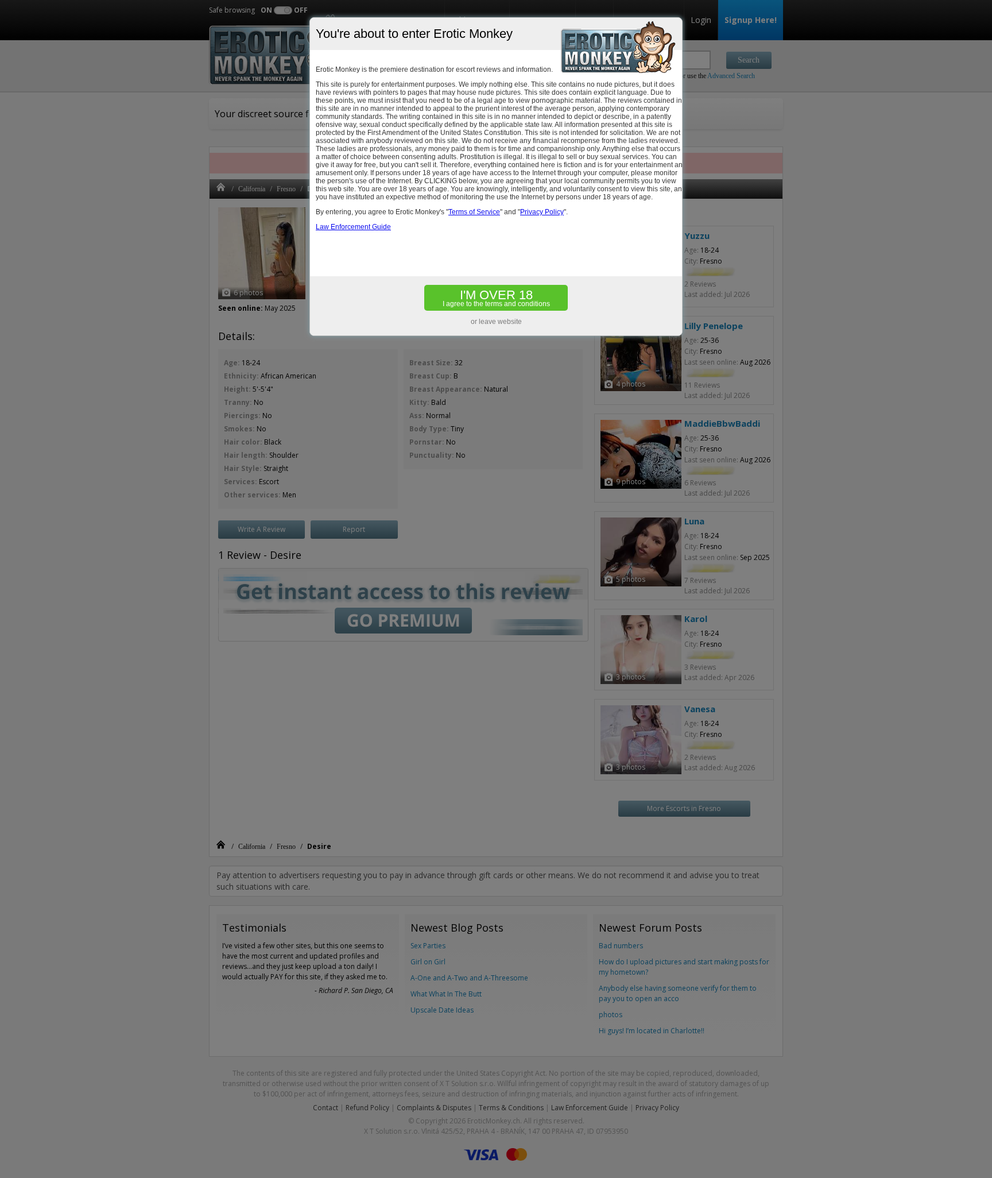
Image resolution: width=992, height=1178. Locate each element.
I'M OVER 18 (496, 298)
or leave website (496, 322)
